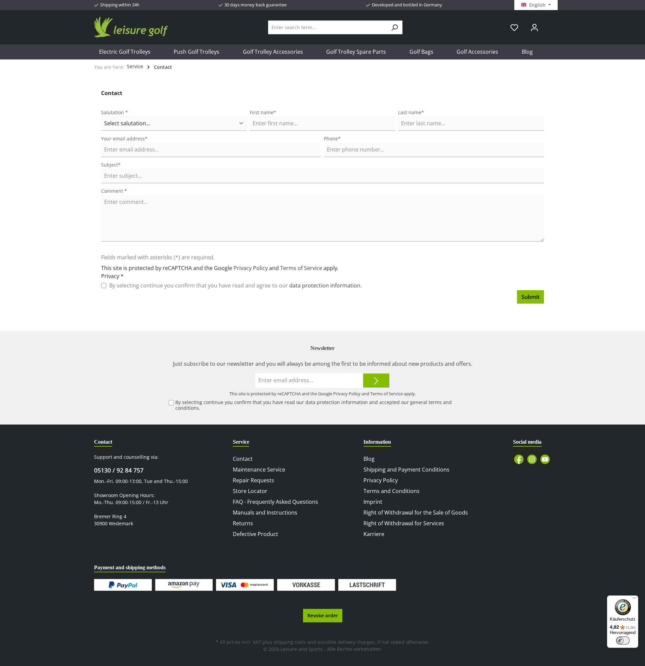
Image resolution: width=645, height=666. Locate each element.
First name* (263, 112)
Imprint (372, 501)
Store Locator (250, 491)
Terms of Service (301, 268)
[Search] (394, 27)
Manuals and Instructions (265, 512)
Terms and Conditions (391, 491)
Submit (530, 297)
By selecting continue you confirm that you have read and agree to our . (235, 285)
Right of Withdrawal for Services (403, 523)
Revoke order (322, 615)
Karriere (373, 534)
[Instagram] (532, 459)
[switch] (623, 640)
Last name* (411, 112)
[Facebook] (519, 459)
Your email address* (124, 138)
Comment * (114, 191)
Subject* (111, 165)
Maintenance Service (259, 469)
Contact (243, 458)
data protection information (324, 285)
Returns (243, 523)
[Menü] (634, 599)
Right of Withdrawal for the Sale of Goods (415, 512)
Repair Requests (253, 480)
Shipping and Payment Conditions (406, 469)
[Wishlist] (514, 27)
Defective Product (255, 534)
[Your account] (534, 27)
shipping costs (289, 642)
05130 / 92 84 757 (118, 470)
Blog (369, 458)
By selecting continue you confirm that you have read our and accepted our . (313, 405)
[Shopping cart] (548, 25)
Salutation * (114, 112)
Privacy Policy (250, 268)
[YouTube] (545, 459)
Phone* (332, 138)
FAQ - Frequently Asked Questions (275, 501)
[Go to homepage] (131, 27)
